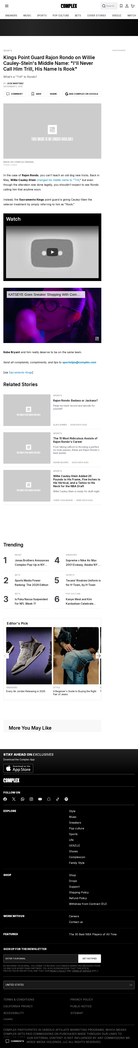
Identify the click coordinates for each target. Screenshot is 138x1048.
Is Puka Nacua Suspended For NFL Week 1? (31, 601)
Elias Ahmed (60, 425)
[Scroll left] (6, 656)
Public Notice (81, 1006)
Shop (72, 875)
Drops (73, 881)
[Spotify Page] (66, 799)
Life (71, 840)
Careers (74, 916)
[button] (69, 985)
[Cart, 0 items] (133, 6)
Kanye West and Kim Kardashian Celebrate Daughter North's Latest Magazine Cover (81, 602)
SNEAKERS (11, 15)
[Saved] (121, 6)
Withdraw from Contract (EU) (88, 904)
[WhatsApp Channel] (22, 799)
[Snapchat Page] (48, 799)
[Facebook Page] (5, 799)
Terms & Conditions (18, 999)
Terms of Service (81, 971)
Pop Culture (73, 594)
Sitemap (76, 1013)
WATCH (131, 15)
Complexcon (77, 857)
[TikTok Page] (57, 799)
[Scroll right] (98, 656)
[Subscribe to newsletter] (89, 958)
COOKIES (8, 1019)
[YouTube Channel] (40, 799)
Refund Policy (78, 898)
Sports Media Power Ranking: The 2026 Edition (31, 583)
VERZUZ (116, 15)
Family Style (76, 862)
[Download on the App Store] (18, 767)
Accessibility (13, 1013)
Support (74, 886)
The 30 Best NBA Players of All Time (93, 934)
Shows (73, 851)
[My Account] (127, 6)
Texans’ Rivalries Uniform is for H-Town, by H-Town (83, 583)
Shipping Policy (79, 892)
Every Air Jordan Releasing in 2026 (25, 691)
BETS (78, 15)
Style (56, 687)
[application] (52, 315)
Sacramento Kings (20, 372)
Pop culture (76, 828)
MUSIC (27, 15)
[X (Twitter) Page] (13, 799)
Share (53, 94)
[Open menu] (6, 6)
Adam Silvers (60, 462)
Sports (7, 51)
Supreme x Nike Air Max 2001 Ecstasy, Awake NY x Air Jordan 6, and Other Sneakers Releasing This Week (83, 563)
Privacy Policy (58, 971)
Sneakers (71, 555)
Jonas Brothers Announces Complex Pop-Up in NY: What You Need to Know (32, 563)
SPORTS (42, 15)
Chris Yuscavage (63, 500)
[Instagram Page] (31, 799)
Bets (17, 575)
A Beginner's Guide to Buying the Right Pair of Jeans (74, 693)
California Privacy (18, 1006)
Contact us (76, 922)
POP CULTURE (61, 15)
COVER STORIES (96, 15)
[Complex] (69, 6)
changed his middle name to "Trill (58, 180)
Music (18, 555)
